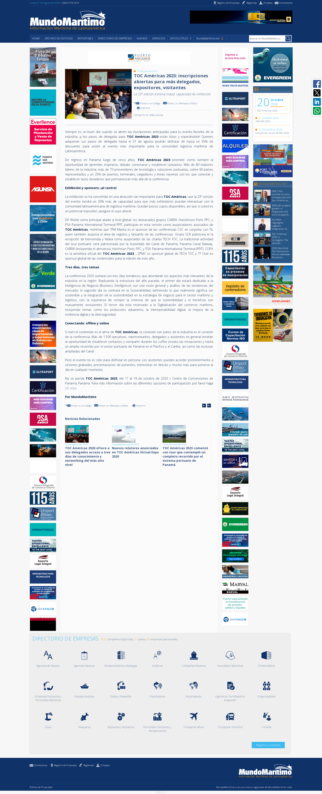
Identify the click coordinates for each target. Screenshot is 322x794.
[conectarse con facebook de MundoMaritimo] (317, 84)
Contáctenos (40, 765)
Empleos (105, 765)
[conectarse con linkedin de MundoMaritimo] (317, 102)
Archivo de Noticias (59, 38)
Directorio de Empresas (115, 38)
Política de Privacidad (41, 787)
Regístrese (88, 765)
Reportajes (85, 38)
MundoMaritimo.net (207, 38)
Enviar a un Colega (150, 103)
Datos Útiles (179, 38)
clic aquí (70, 388)
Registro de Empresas (65, 765)
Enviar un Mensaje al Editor (182, 103)
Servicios (158, 38)
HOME (36, 38)
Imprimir (145, 108)
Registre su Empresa (268, 745)
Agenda (142, 38)
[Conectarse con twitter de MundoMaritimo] (317, 93)
